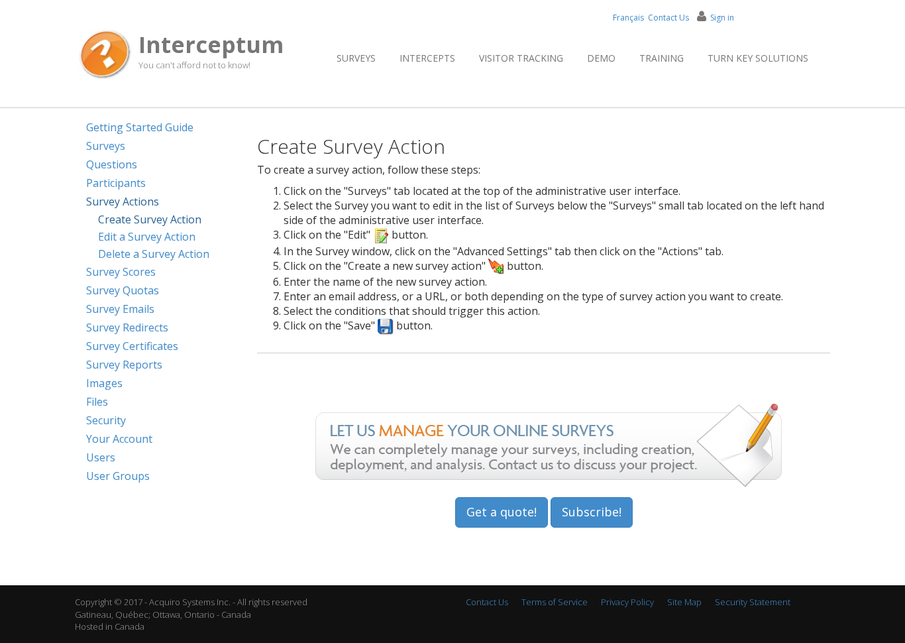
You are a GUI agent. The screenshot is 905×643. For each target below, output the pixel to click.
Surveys (356, 58)
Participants (116, 183)
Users (100, 457)
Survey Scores (121, 271)
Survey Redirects (127, 327)
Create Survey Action (149, 219)
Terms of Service (554, 602)
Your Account (119, 439)
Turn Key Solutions (758, 58)
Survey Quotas (122, 290)
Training (661, 58)
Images (104, 383)
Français (628, 17)
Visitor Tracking (521, 58)
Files (97, 401)
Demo (601, 58)
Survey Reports (124, 364)
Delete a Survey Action (153, 254)
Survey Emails (120, 309)
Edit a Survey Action (146, 236)
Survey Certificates (132, 346)
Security (106, 420)
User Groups (118, 476)
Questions (111, 164)
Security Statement (752, 602)
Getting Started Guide (139, 127)
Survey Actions (122, 201)
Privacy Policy (627, 602)
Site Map (684, 602)
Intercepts (427, 58)
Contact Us (668, 17)
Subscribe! (591, 512)
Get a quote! (501, 512)
